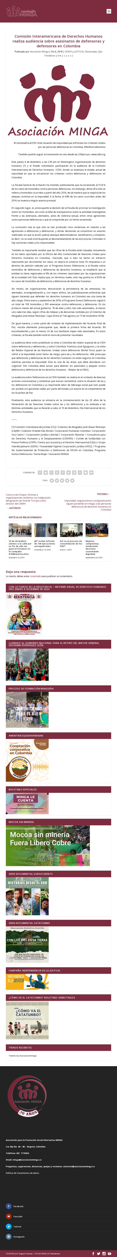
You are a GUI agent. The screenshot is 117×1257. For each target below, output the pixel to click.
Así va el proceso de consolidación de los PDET (71, 544)
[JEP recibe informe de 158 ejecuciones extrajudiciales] (45, 530)
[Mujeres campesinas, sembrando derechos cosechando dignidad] (97, 530)
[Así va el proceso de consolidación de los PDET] (71, 530)
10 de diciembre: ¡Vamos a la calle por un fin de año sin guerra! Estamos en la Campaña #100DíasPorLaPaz (20, 547)
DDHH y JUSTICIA (74, 51)
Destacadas (91, 51)
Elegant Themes (26, 1254)
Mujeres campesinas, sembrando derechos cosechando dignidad (92, 547)
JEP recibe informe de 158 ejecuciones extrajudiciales (44, 544)
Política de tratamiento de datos (22, 1173)
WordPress (55, 1254)
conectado (35, 576)
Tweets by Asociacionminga (23, 1055)
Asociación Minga (39, 51)
